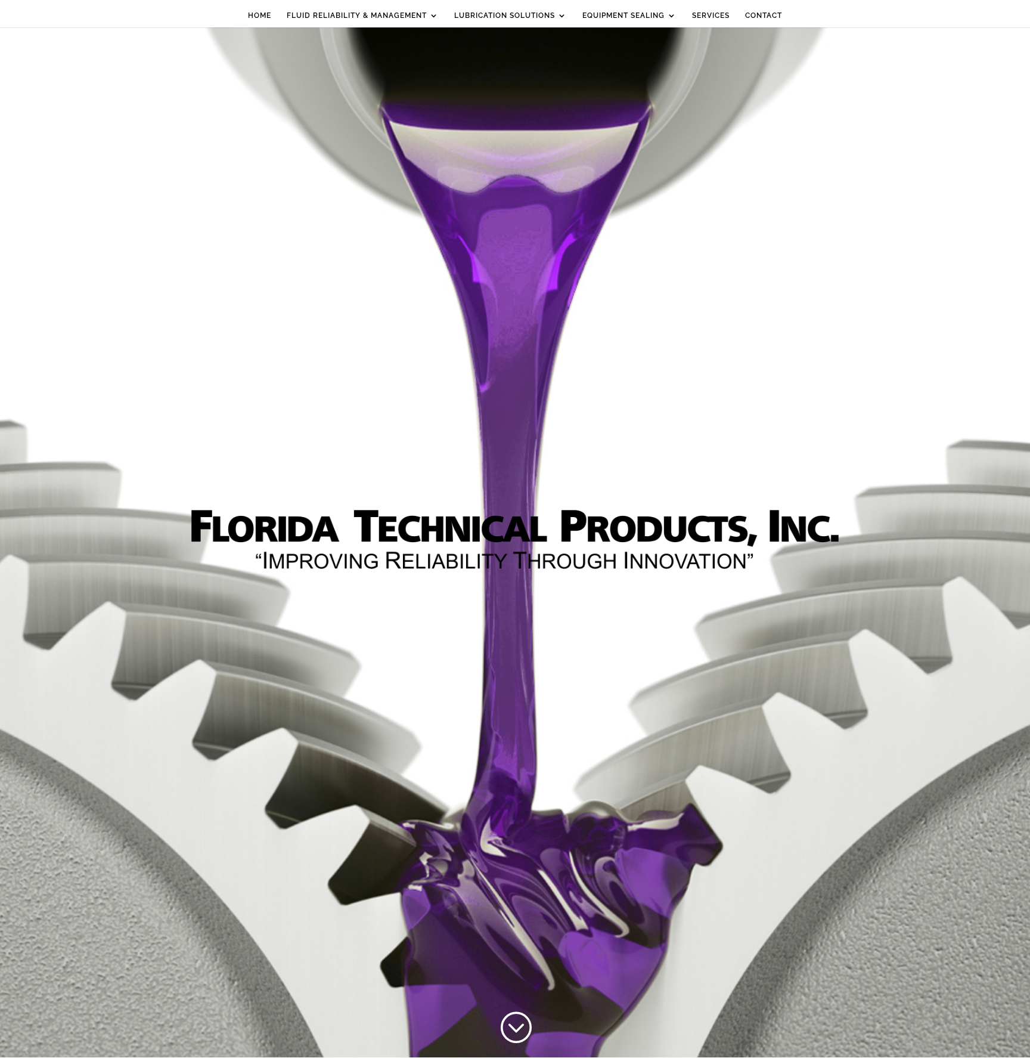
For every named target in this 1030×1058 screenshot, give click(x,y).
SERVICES (711, 15)
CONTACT (763, 15)
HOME (259, 15)
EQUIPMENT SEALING (623, 15)
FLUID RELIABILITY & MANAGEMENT (357, 15)
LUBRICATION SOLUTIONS (504, 15)
